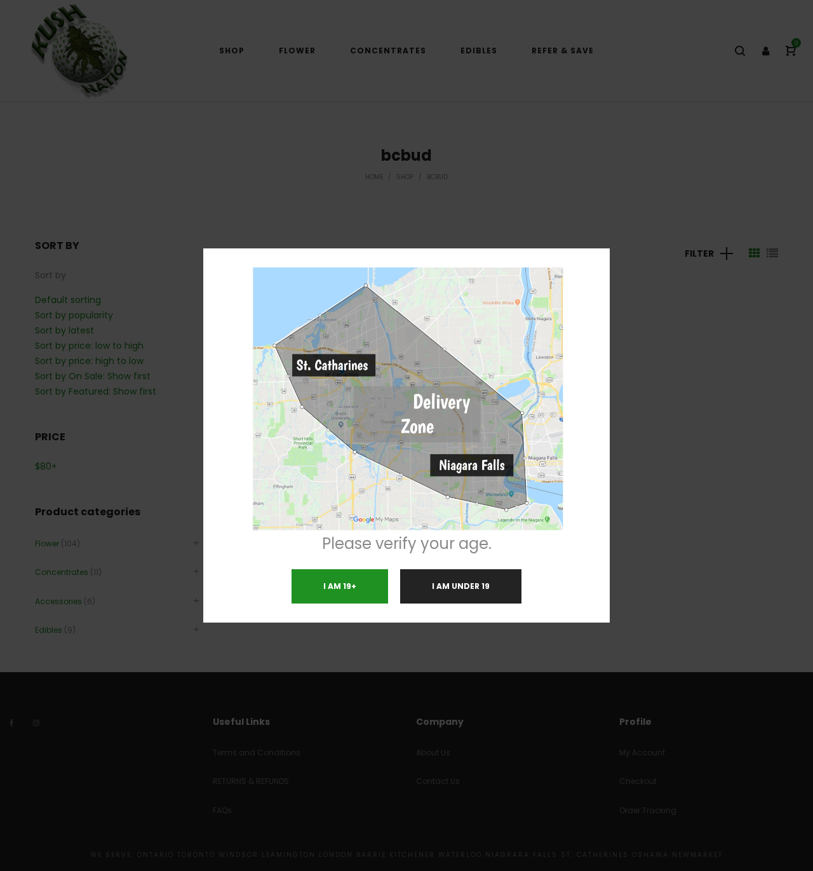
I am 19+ (339, 586)
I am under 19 (461, 586)
